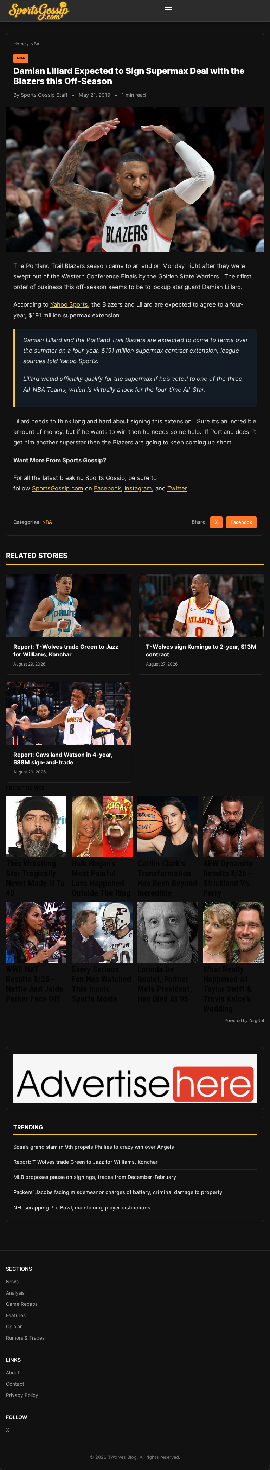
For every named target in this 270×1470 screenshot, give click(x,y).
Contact (15, 1384)
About (12, 1372)
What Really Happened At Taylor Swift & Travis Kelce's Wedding (227, 989)
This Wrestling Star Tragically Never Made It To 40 (35, 878)
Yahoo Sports (69, 304)
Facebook (107, 488)
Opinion (14, 1326)
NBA (35, 43)
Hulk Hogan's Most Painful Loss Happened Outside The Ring (101, 878)
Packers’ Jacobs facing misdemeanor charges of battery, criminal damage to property (117, 1192)
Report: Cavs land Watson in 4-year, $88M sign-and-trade (62, 758)
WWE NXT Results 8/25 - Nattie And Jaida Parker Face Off (34, 984)
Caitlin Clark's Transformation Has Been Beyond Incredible (167, 878)
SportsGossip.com (57, 488)
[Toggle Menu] (168, 11)
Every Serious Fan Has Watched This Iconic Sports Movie (101, 984)
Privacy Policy (22, 1395)
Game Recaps (22, 1304)
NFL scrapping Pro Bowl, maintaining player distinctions (81, 1208)
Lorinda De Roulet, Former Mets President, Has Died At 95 (164, 984)
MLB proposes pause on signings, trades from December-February (94, 1177)
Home (19, 43)
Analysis (15, 1293)
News (12, 1281)
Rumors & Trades (25, 1338)
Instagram (138, 488)
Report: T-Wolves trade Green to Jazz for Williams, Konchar (65, 650)
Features (16, 1315)
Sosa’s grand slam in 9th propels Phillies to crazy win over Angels (93, 1147)
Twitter (177, 488)
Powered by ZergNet (244, 1020)
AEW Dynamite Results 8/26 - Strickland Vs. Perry (228, 878)
